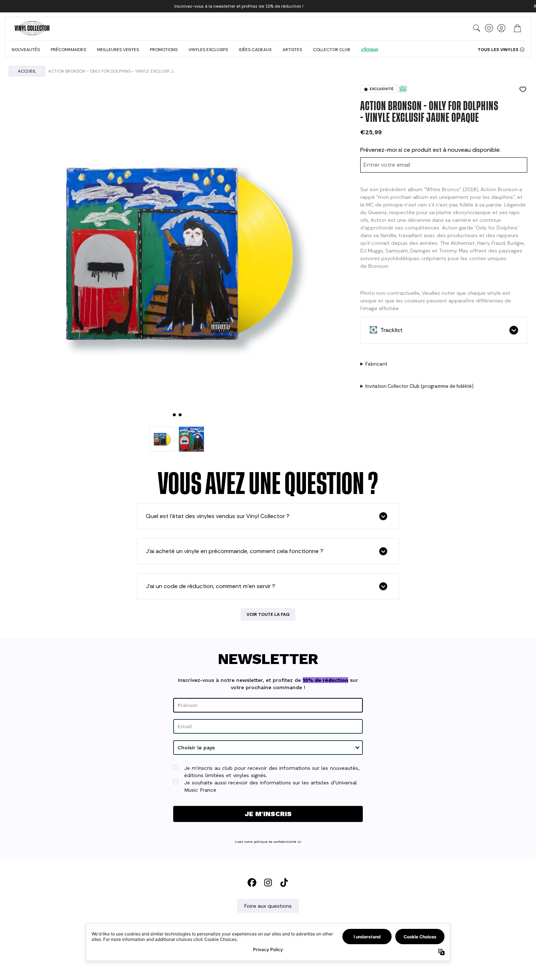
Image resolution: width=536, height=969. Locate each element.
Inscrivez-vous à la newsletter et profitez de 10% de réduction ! (238, 6)
